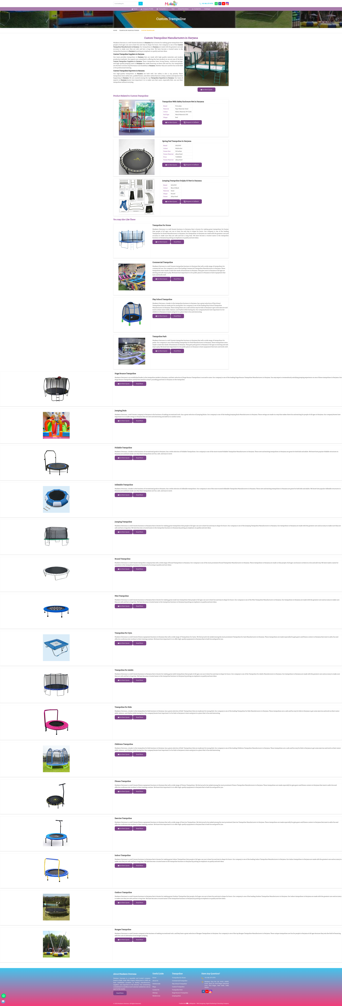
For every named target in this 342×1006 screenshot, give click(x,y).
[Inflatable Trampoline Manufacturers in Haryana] (56, 499)
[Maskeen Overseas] (171, 3)
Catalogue (207, 9)
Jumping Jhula (120, 410)
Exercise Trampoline (123, 818)
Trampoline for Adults (124, 670)
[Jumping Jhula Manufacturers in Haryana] (56, 425)
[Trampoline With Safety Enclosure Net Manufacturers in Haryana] (136, 117)
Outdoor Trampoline (123, 892)
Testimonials (156, 984)
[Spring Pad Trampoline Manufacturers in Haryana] (136, 157)
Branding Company (223, 1003)
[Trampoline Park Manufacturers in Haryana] (131, 351)
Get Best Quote (172, 122)
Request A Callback (192, 122)
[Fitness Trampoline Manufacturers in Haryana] (56, 796)
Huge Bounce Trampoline (125, 373)
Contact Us (197, 9)
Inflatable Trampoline (124, 485)
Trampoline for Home (161, 225)
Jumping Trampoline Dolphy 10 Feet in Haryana (182, 181)
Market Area (156, 996)
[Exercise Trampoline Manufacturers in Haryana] (56, 833)
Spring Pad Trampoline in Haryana (176, 141)
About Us (155, 980)
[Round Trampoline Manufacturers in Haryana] (56, 573)
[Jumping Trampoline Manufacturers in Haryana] (56, 536)
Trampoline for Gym (123, 633)
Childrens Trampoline (124, 744)
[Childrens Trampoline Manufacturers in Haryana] (56, 759)
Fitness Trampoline (123, 781)
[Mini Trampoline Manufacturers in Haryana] (56, 610)
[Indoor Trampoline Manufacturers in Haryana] (56, 870)
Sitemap (155, 993)
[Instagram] (227, 3)
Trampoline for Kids (123, 707)
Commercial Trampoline (162, 262)
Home (135, 9)
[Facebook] (219, 3)
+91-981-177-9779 (207, 3)
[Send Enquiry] (3, 1001)
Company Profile (147, 9)
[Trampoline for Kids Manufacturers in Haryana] (56, 721)
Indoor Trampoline (123, 855)
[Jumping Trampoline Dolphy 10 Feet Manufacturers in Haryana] (136, 197)
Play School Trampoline (162, 299)
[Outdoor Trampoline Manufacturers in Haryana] (56, 907)
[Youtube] (223, 3)
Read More (177, 242)
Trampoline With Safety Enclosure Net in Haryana (183, 102)
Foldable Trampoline (123, 448)
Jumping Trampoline (123, 522)
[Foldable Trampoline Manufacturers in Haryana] (56, 462)
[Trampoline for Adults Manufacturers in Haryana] (56, 684)
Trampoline (162, 9)
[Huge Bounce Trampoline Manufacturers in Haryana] (56, 388)
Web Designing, (201, 1003)
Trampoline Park (159, 336)
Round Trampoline (122, 559)
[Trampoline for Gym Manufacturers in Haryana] (56, 647)
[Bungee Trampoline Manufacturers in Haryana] (56, 944)
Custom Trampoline (178, 987)
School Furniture (183, 9)
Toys (173, 9)
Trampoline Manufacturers (129, 30)
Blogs (154, 987)
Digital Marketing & (211, 1003)
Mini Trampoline (122, 596)
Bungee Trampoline (123, 929)
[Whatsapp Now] (216, 3)
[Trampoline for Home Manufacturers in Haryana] (131, 240)
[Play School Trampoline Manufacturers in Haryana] (131, 314)
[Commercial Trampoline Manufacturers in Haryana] (131, 277)
